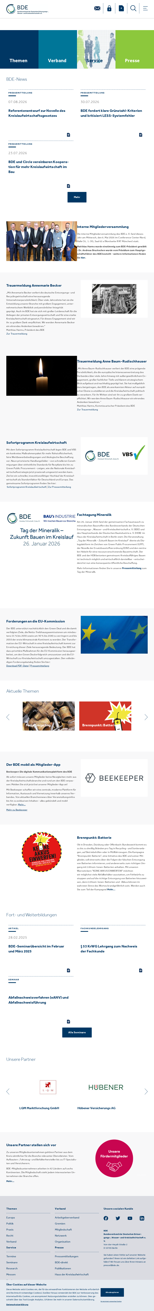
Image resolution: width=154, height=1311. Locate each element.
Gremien (60, 1223)
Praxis (10, 1229)
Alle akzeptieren (112, 1292)
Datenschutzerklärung (17, 1304)
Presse (59, 1247)
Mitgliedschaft (63, 1229)
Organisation (62, 1241)
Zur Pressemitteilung (59, 486)
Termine (11, 1256)
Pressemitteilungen (66, 1256)
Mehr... (111, 889)
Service (11, 1247)
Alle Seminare (77, 1032)
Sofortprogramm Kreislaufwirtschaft (26, 486)
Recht (9, 1235)
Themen (11, 1208)
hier (83, 257)
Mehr (77, 197)
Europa (10, 1217)
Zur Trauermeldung (16, 333)
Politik (10, 1223)
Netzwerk (61, 1235)
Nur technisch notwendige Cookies (111, 1301)
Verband (11, 1241)
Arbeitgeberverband (67, 1217)
